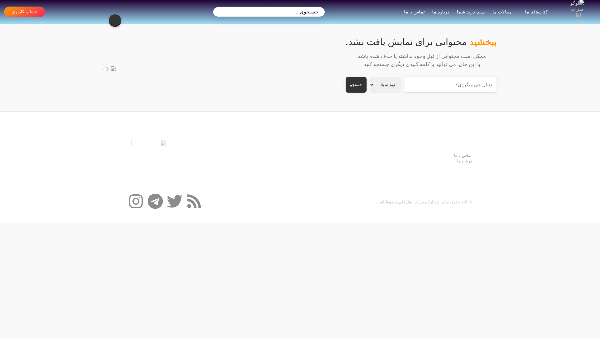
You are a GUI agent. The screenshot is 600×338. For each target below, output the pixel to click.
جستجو (356, 84)
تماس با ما (414, 11)
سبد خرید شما (471, 11)
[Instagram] (136, 201)
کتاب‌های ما (536, 11)
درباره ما (440, 11)
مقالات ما (502, 11)
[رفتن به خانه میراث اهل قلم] (577, 12)
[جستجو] (221, 12)
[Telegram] (155, 201)
